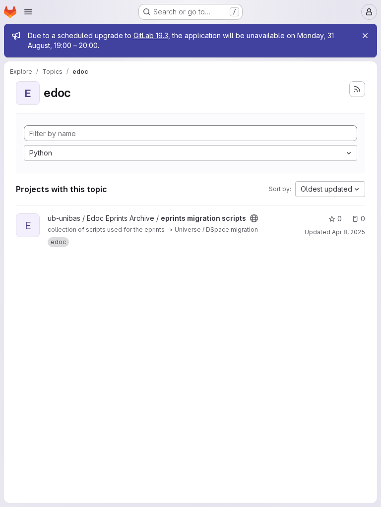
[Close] (365, 36)
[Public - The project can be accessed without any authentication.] (254, 218)
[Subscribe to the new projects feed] (357, 89)
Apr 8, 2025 (348, 232)
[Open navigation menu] (28, 12)
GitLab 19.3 (150, 35)
